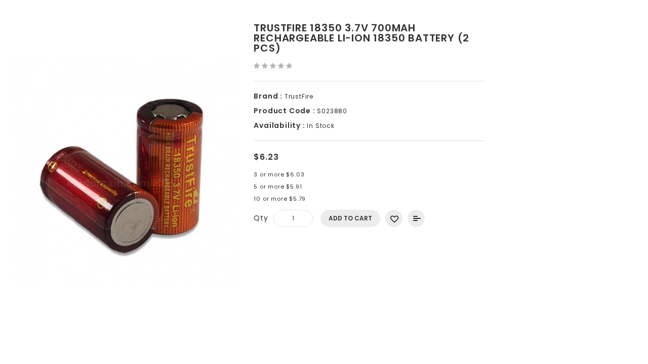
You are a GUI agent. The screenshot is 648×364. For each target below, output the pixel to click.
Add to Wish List (393, 218)
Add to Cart (350, 218)
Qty (261, 218)
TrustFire (299, 96)
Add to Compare (416, 218)
